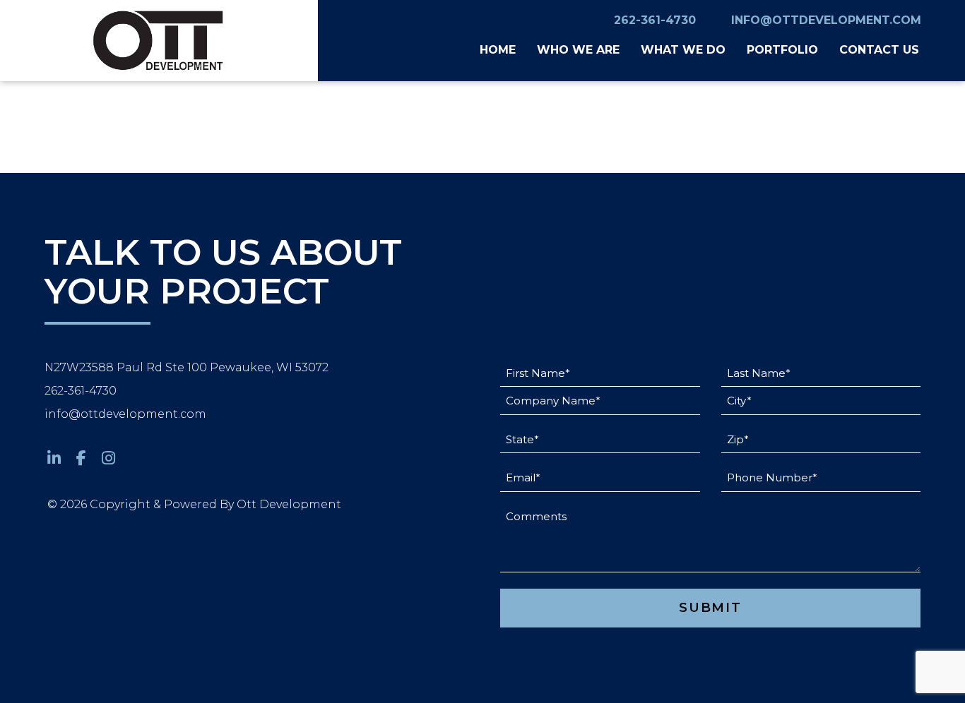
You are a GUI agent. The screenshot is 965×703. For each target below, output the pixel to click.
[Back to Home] (159, 41)
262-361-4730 (655, 20)
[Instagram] (109, 458)
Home (498, 49)
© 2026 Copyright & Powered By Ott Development (194, 504)
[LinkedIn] (54, 458)
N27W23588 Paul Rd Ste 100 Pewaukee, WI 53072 (186, 367)
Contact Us (879, 49)
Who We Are (578, 49)
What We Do (683, 49)
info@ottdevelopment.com (826, 20)
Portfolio (782, 49)
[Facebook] (82, 458)
